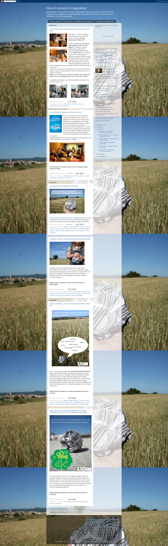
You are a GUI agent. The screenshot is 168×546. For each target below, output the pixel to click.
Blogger (110, 541)
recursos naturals (65, 295)
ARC (116, 532)
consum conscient (79, 176)
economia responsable (84, 291)
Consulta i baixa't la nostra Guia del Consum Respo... (108, 139)
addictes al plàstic (68, 176)
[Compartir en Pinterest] (75, 101)
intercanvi (83, 293)
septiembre (102, 156)
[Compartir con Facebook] (73, 101)
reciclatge (68, 177)
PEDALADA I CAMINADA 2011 (105, 21)
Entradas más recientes (58, 509)
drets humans (65, 402)
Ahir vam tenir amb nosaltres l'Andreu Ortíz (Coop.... (106, 150)
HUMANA (67, 230)
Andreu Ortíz (67, 104)
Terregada (52, 232)
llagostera (73, 230)
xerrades (86, 404)
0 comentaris (69, 173)
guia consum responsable (73, 293)
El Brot (59, 105)
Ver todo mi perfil (100, 82)
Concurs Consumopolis (101, 94)
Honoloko (98, 92)
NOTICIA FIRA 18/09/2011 (102, 62)
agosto (101, 154)
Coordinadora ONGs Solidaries (100, 534)
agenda (66, 227)
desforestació (100, 535)
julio (100, 129)
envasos (52, 293)
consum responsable (71, 228)
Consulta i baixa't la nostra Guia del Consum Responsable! (70, 239)
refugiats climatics (96, 537)
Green (110, 534)
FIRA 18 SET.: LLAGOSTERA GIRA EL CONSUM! (79, 21)
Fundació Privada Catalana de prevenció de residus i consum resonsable (106, 117)
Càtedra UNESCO (73, 227)
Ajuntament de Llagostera (102, 111)
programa (58, 503)
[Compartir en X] (72, 101)
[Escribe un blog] (70, 101)
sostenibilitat (79, 295)
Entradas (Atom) (61, 512)
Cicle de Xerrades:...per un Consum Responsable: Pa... (108, 135)
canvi (65, 291)
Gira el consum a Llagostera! (66, 8)
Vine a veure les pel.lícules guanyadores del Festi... (105, 132)
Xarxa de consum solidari (102, 120)
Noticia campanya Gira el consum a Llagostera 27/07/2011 (105, 53)
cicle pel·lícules (83, 227)
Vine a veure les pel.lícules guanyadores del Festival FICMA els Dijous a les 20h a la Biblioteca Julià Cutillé (68, 411)
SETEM (87, 230)
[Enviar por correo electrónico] (68, 101)
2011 (98, 127)
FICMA (62, 230)
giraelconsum (109, 69)
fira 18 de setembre (114, 535)
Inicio (79, 509)
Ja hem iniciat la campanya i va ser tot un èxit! (66, 112)
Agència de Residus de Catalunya (104, 109)
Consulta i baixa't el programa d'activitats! (64, 186)
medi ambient (65, 105)
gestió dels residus (60, 293)
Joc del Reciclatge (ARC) (102, 90)
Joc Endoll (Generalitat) (101, 88)
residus (73, 295)
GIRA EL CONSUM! (55, 21)
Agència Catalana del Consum (103, 107)
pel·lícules (52, 503)
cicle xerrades (75, 104)
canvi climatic (92, 535)
